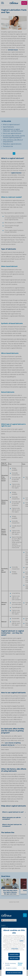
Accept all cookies (14, 954)
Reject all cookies (14, 958)
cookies (21, 940)
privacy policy (14, 948)
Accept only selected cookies (14, 972)
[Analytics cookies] (4, 968)
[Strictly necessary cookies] (4, 964)
